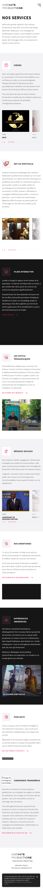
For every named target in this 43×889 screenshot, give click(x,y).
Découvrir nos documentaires (15, 577)
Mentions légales (21, 865)
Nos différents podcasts (13, 751)
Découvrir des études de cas (15, 833)
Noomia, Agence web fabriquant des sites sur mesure (21, 873)
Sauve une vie (8, 315)
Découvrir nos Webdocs (12, 393)
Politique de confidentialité (21, 868)
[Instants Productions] (12, 6)
